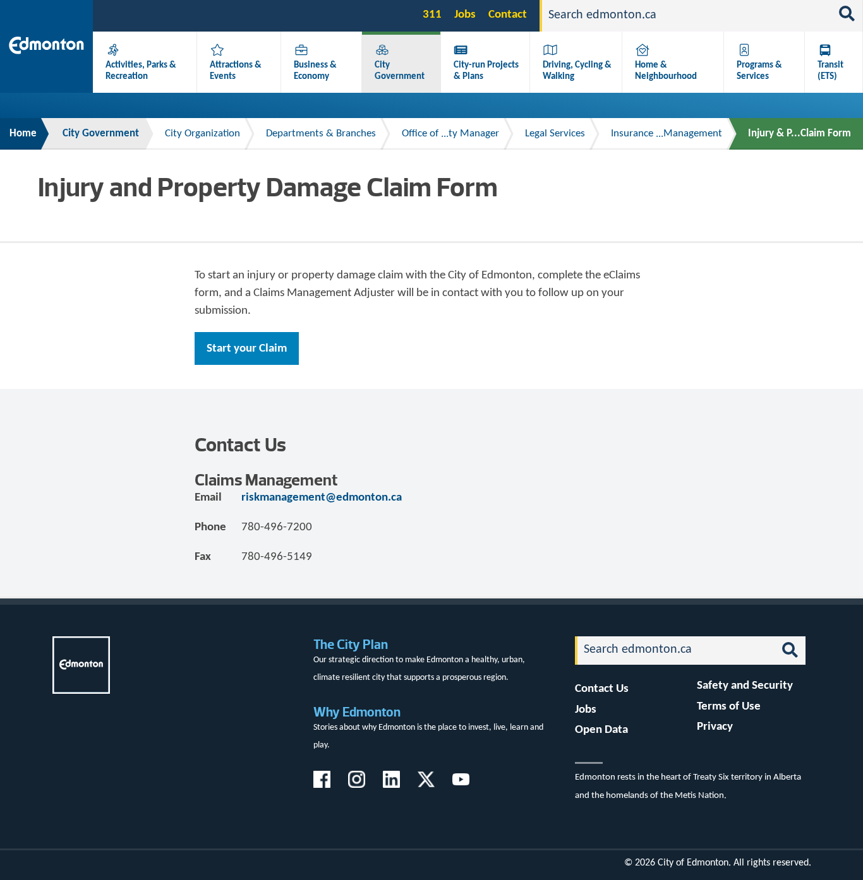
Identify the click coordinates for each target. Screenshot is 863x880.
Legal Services (555, 133)
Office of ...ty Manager (450, 133)
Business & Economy (315, 70)
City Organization (202, 133)
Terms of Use (729, 707)
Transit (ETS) (830, 70)
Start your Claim (247, 349)
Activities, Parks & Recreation (141, 70)
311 (432, 15)
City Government (400, 70)
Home (23, 133)
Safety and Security (745, 686)
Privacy (715, 727)
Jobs (465, 15)
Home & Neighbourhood (666, 70)
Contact (507, 15)
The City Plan (350, 644)
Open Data (601, 730)
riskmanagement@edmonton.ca (321, 498)
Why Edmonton (357, 712)
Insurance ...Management (666, 133)
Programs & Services (759, 70)
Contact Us (602, 689)
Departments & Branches (321, 133)
